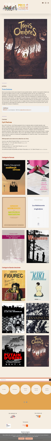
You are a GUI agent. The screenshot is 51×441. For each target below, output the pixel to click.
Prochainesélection (36, 389)
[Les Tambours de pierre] (13, 246)
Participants (15, 389)
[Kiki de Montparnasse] (38, 285)
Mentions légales (25, 432)
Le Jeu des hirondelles (8, 332)
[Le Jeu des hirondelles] (13, 318)
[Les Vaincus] (37, 318)
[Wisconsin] (37, 246)
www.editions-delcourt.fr (25, 110)
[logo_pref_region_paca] (8, 424)
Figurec (4, 300)
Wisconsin (29, 262)
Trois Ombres (30, 366)
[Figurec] (13, 285)
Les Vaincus (30, 332)
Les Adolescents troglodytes (35, 227)
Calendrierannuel (25, 389)
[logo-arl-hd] (12, 415)
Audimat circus (6, 194)
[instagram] (24, 402)
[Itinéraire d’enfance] (14, 212)
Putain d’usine (6, 366)
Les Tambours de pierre (8, 262)
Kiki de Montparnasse (33, 300)
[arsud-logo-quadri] (25, 424)
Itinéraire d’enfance (7, 227)
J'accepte (21, 438)
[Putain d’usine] (13, 351)
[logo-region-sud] (38, 415)
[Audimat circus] (13, 177)
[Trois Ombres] (37, 351)
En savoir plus (29, 438)
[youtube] (26, 402)
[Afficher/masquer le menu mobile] (48, 3)
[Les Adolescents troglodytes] (38, 212)
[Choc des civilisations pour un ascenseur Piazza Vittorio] (38, 177)
